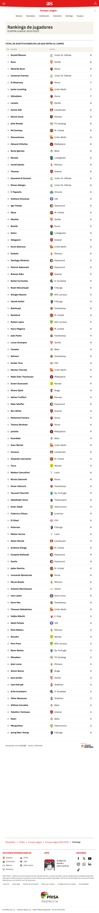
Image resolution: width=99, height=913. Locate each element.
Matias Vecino (18, 534)
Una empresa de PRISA (49, 895)
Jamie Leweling (18, 89)
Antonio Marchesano (21, 589)
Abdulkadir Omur (19, 500)
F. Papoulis (16, 192)
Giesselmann (17, 137)
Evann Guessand (19, 383)
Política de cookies (48, 884)
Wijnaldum (16, 96)
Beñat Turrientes (19, 281)
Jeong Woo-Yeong (20, 732)
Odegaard (15, 240)
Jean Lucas (16, 664)
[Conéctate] (95, 3)
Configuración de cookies (67, 884)
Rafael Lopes (17, 322)
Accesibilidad (83, 884)
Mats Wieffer (17, 404)
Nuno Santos (17, 650)
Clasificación (44, 16)
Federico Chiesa (19, 513)
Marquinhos (17, 725)
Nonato (14, 157)
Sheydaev (16, 657)
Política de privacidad (30, 884)
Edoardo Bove (18, 69)
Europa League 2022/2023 (57, 842)
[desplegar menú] (4, 3)
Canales (15, 349)
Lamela (14, 103)
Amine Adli (16, 110)
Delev (14, 233)
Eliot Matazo (17, 630)
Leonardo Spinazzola (21, 575)
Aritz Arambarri (19, 691)
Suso (13, 62)
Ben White (16, 411)
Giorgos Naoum (18, 294)
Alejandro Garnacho (21, 459)
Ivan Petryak (17, 684)
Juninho (14, 431)
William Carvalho (19, 705)
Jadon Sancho (17, 568)
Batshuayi (16, 308)
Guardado (16, 438)
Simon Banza (17, 671)
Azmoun (15, 452)
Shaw (13, 212)
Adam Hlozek (17, 541)
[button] (50, 901)
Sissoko (15, 636)
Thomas (15, 171)
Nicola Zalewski (19, 479)
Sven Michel (17, 445)
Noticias (19, 16)
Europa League (48, 10)
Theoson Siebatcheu (21, 609)
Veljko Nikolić (18, 616)
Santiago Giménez (20, 260)
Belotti (14, 226)
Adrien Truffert (18, 397)
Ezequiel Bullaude (20, 554)
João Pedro (16, 335)
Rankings (69, 16)
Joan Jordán (16, 677)
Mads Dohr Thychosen (22, 376)
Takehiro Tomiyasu (20, 712)
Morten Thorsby (19, 370)
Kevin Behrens (18, 246)
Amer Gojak (17, 506)
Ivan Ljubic (16, 595)
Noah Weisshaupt (20, 287)
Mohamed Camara (20, 417)
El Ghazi (15, 520)
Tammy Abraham (19, 424)
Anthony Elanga (19, 547)
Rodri (13, 719)
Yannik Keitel (17, 301)
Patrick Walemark (20, 267)
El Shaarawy (17, 82)
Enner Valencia (18, 486)
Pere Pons (16, 643)
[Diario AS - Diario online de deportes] (50, 3)
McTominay (16, 130)
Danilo (14, 561)
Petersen (15, 527)
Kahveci (15, 356)
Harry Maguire (18, 329)
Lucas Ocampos (19, 342)
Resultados (30, 16)
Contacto (6, 884)
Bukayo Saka (17, 274)
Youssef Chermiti (20, 493)
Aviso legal (16, 884)
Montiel (15, 219)
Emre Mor (16, 602)
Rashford (15, 315)
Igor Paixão (16, 205)
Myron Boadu (17, 582)
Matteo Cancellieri (20, 472)
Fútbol (22, 842)
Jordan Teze (17, 363)
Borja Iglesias (17, 151)
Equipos (80, 16)
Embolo (14, 253)
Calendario (57, 16)
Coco (13, 465)
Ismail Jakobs (17, 164)
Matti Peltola (17, 623)
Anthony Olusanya (20, 199)
